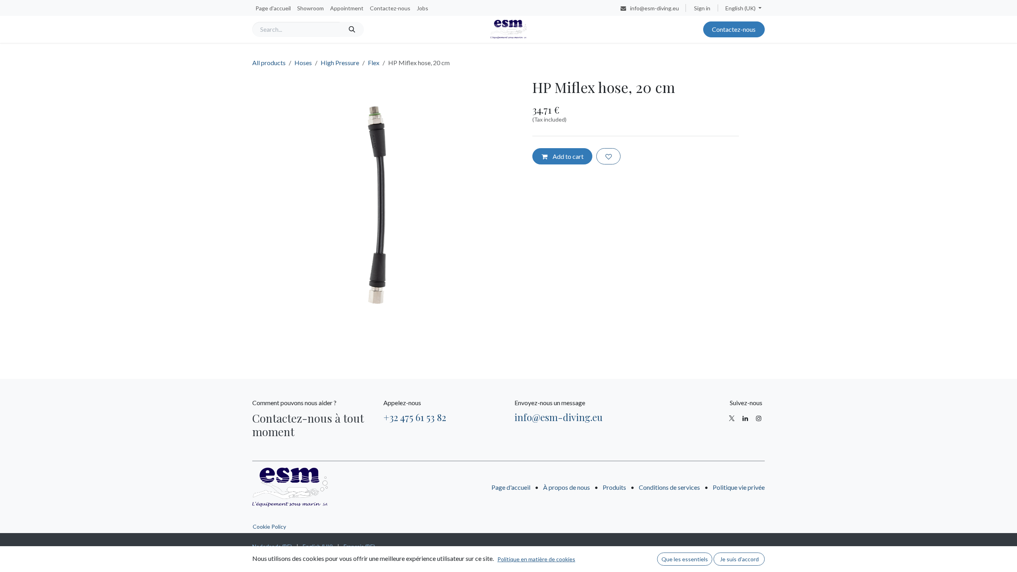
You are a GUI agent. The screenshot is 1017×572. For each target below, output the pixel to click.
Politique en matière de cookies (536, 559)
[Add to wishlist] (608, 156)
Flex (373, 62)
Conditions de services (669, 487)
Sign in (702, 8)
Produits (614, 487)
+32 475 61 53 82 (414, 417)
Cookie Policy (269, 526)
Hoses (303, 62)
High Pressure (340, 62)
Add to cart (567, 156)
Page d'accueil (510, 487)
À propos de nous (566, 487)
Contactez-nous (734, 29)
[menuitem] (273, 8)
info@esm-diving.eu (558, 417)
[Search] (352, 29)
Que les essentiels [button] (684, 559)
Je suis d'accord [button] (739, 559)
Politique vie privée (739, 487)
